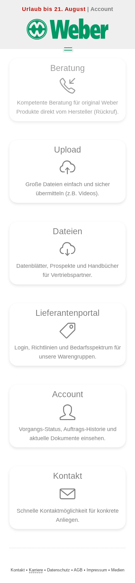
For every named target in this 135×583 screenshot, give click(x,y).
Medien (117, 570)
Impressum (97, 570)
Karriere (36, 570)
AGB (78, 570)
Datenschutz (58, 570)
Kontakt (18, 570)
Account (101, 9)
